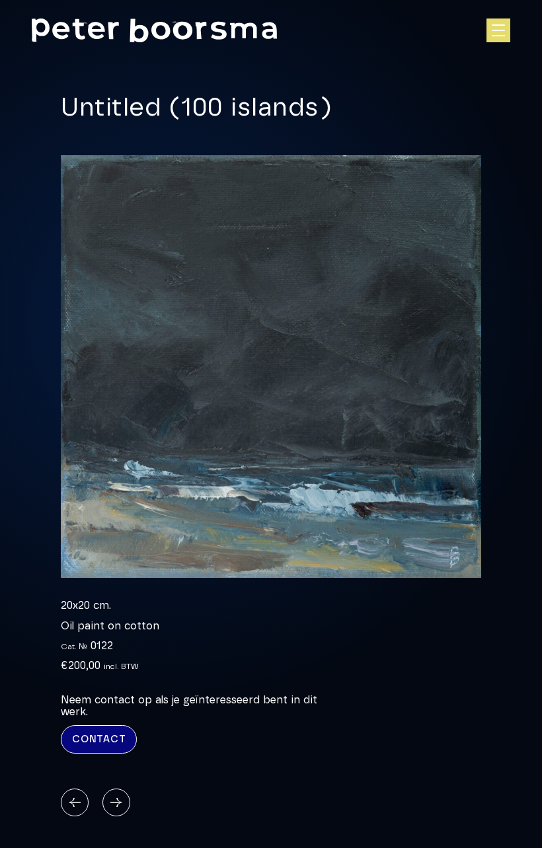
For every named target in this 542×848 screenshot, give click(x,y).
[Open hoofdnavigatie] (498, 30)
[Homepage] (154, 30)
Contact (99, 739)
